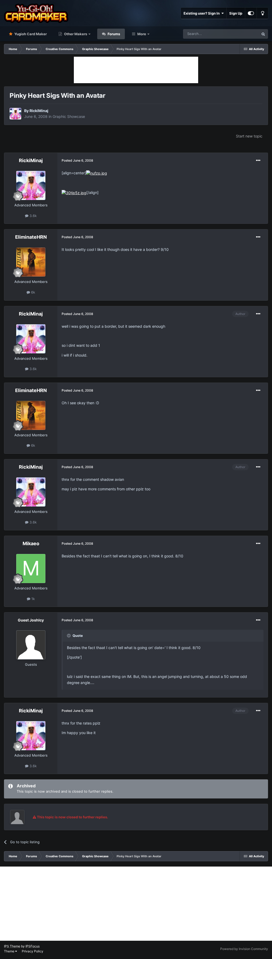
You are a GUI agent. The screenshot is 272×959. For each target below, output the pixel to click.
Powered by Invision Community (244, 949)
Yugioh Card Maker (30, 34)
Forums (113, 34)
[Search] (263, 34)
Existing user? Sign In (202, 13)
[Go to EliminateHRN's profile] (30, 262)
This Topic (243, 34)
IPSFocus (33, 946)
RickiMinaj (38, 110)
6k (32, 292)
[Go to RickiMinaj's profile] (15, 113)
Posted (77, 160)
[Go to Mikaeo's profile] (30, 568)
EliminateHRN (31, 237)
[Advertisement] (136, 70)
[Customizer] (251, 13)
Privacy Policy (32, 951)
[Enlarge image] (96, 173)
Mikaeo (31, 543)
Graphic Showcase (69, 116)
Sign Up (235, 13)
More (142, 34)
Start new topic (249, 136)
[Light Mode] (262, 13)
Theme (9, 951)
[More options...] (258, 160)
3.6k (32, 216)
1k (32, 599)
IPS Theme (12, 946)
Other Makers (75, 34)
